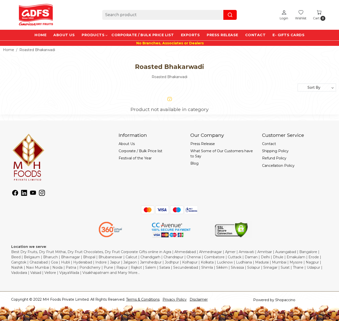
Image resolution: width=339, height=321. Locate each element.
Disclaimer (199, 299)
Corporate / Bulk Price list (142, 35)
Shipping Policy (275, 151)
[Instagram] (42, 194)
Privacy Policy (175, 299)
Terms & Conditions (143, 299)
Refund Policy (274, 158)
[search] (230, 15)
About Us (64, 35)
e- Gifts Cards (288, 35)
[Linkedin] (24, 194)
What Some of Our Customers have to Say (221, 153)
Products (93, 35)
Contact (255, 35)
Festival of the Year (135, 158)
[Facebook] (15, 194)
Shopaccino (285, 300)
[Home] (36, 14)
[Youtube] (33, 194)
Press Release (222, 35)
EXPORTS (190, 35)
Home (40, 35)
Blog (194, 163)
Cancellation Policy (278, 165)
